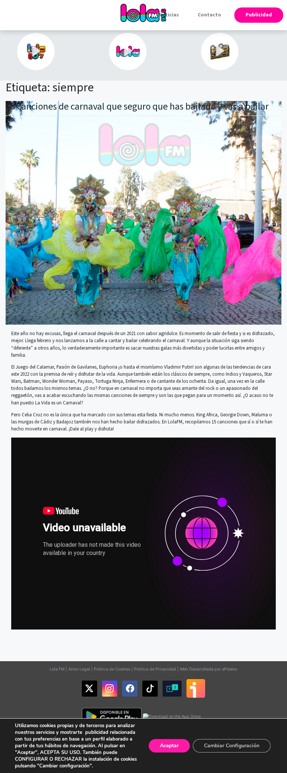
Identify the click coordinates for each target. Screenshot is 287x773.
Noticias (168, 15)
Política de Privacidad (155, 669)
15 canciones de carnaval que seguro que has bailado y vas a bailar (137, 106)
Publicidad (259, 15)
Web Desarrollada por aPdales (208, 669)
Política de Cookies (112, 669)
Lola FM (57, 669)
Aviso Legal (79, 669)
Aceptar (169, 745)
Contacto (209, 15)
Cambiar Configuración (231, 745)
